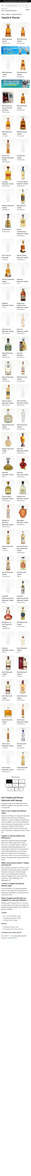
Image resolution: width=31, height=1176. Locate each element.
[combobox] (14, 5)
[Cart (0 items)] (26, 5)
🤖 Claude (21, 936)
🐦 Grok (14, 938)
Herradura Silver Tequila (10, 920)
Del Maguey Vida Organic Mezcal (13, 929)
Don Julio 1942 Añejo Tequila (12, 916)
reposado (25, 903)
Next (19, 789)
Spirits (8, 14)
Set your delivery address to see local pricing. (15, 1)
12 (11, 789)
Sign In (28, 9)
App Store (24, 892)
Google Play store (6, 894)
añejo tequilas (7, 905)
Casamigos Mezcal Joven (11, 927)
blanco (20, 903)
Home (3, 14)
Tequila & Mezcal (16, 14)
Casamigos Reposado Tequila (12, 918)
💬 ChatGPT (5, 936)
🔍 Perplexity (13, 936)
